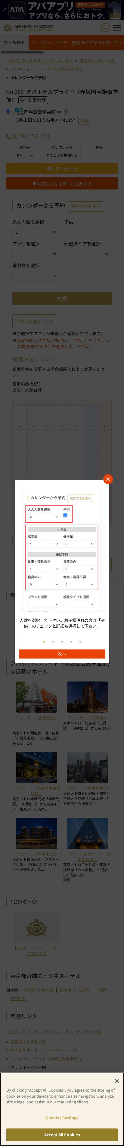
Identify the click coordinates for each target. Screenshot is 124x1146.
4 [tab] (71, 642)
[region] (62, 571)
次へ (62, 653)
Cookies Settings (62, 1118)
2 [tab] (53, 642)
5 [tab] (80, 642)
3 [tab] (62, 642)
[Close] (116, 1081)
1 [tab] (44, 642)
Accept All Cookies (62, 1135)
